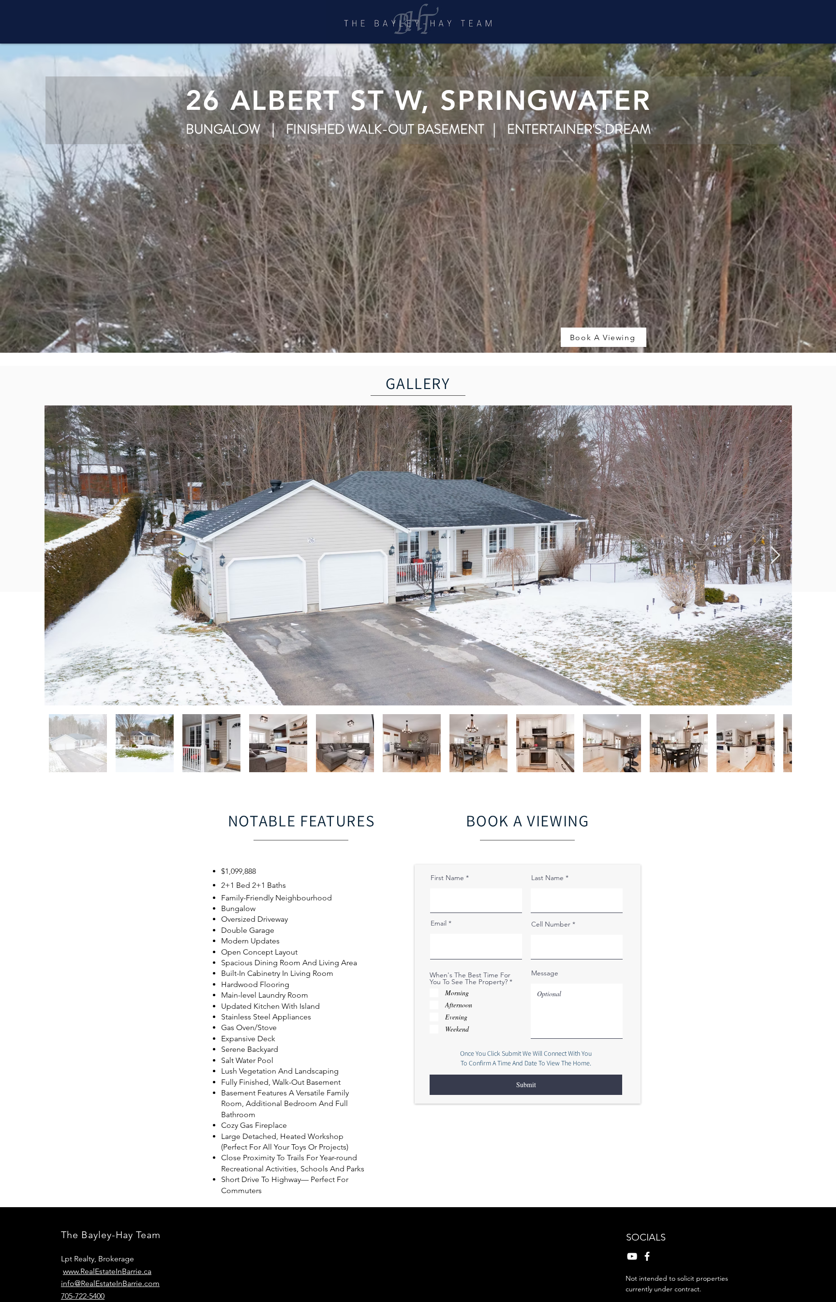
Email (439, 923)
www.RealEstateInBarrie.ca (107, 1271)
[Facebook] (647, 1256)
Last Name (547, 877)
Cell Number (550, 924)
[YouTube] (632, 1256)
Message (544, 973)
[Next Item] (775, 555)
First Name (447, 877)
